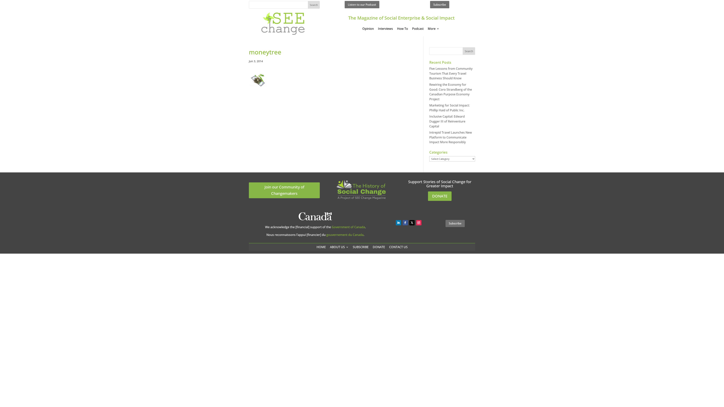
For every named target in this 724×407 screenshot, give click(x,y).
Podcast (418, 29)
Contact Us (398, 247)
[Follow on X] (412, 222)
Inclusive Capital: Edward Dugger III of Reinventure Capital (447, 121)
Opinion (368, 29)
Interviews (385, 29)
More (432, 29)
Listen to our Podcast (362, 4)
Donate (379, 247)
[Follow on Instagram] (418, 222)
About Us (337, 247)
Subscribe (439, 4)
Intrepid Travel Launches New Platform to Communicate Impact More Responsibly (450, 137)
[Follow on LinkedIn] (398, 222)
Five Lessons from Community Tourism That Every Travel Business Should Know (450, 73)
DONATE (439, 196)
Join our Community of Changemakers (284, 190)
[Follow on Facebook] (405, 222)
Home (321, 247)
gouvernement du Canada (345, 235)
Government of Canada (348, 227)
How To (402, 29)
